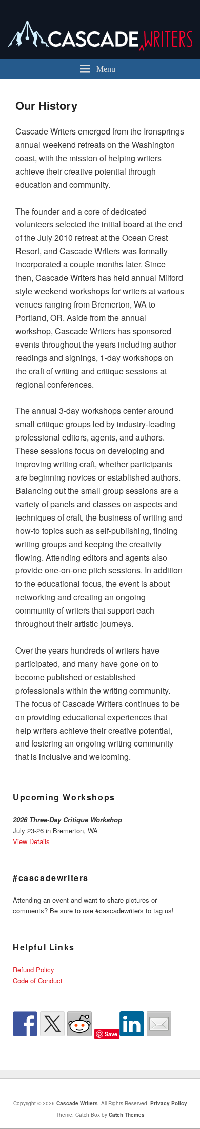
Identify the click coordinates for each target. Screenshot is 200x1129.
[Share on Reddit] (79, 1023)
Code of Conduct (38, 980)
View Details (31, 841)
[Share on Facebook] (25, 1023)
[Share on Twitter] (52, 1023)
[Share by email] (159, 1023)
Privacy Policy (168, 1103)
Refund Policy (33, 969)
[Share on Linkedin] (131, 1023)
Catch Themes (127, 1114)
